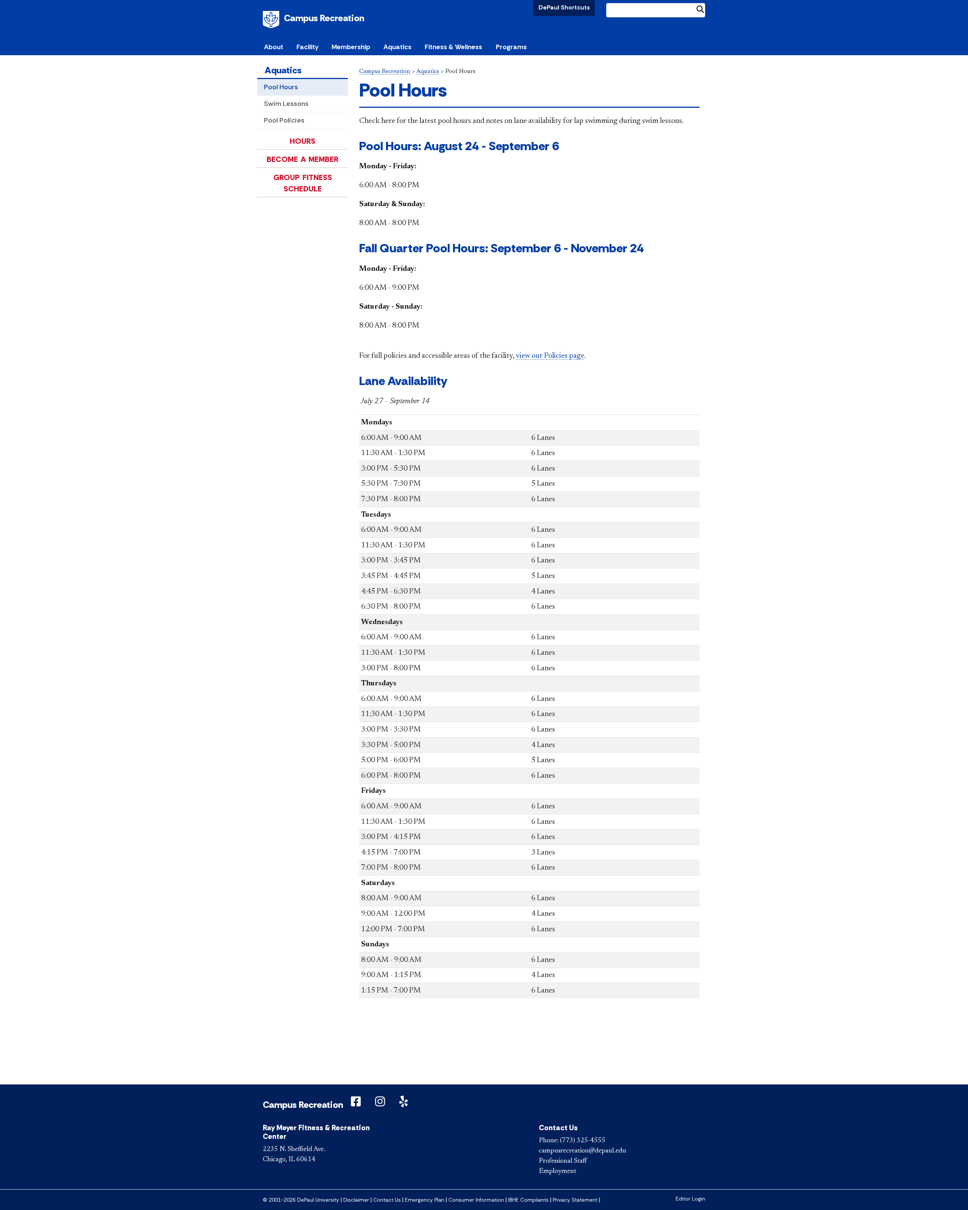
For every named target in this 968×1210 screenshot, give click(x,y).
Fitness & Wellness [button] (453, 47)
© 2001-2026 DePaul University (301, 1200)
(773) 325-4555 (582, 1140)
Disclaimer (356, 1200)
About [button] (273, 47)
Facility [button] (307, 47)
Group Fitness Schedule (302, 183)
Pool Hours (281, 87)
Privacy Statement (575, 1200)
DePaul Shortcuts (564, 7)
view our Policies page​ (550, 356)
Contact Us (387, 1200)
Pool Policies (284, 120)
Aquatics (283, 70)
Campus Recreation (324, 18)
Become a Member (302, 159)
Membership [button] (351, 47)
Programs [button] (511, 47)
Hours (302, 141)
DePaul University (272, 19)
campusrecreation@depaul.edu (582, 1151)
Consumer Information (476, 1200)
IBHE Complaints (528, 1200)
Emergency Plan (424, 1200)
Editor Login (690, 1199)
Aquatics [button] (397, 47)
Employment (557, 1171)
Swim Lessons (286, 103)
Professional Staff (563, 1161)
